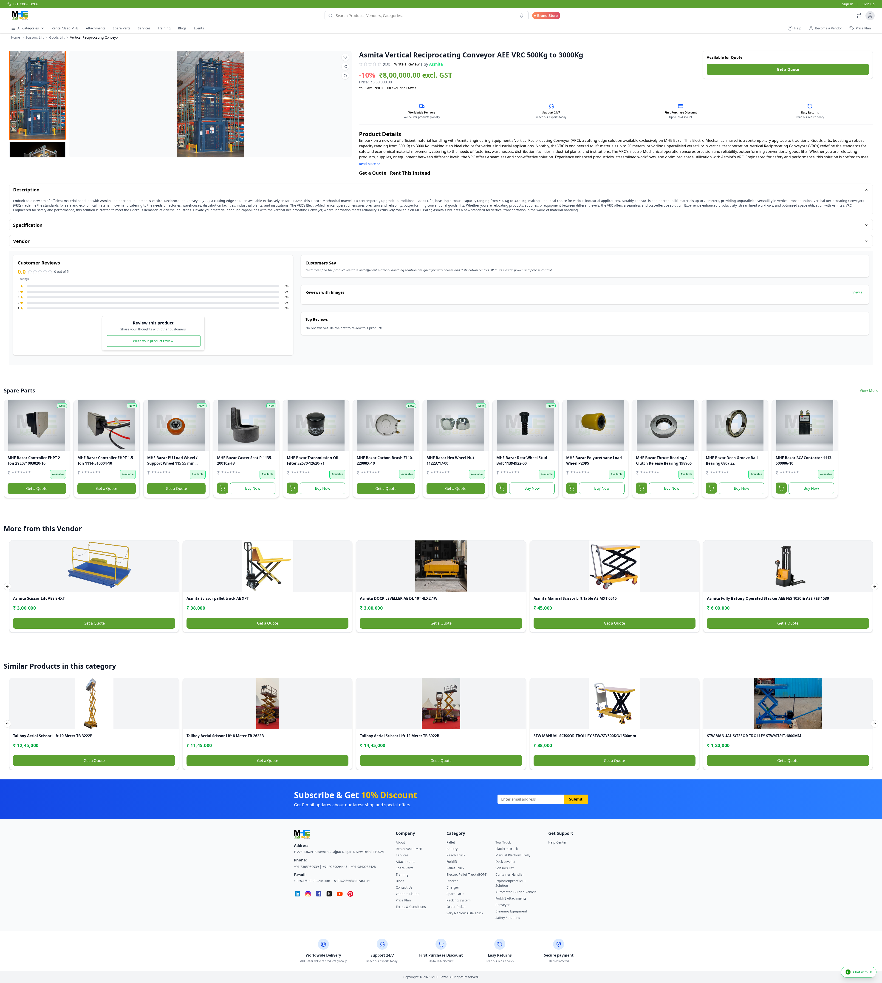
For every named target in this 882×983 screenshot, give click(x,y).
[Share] (10, 424)
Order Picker (456, 906)
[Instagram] (308, 893)
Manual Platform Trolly (512, 855)
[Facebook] (318, 893)
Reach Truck (456, 855)
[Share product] (345, 66)
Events (199, 28)
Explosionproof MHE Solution (510, 883)
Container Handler (509, 874)
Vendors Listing (408, 894)
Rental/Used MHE (65, 28)
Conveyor (502, 905)
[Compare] (10, 415)
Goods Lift (57, 37)
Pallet (451, 842)
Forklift (452, 861)
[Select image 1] (37, 95)
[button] (794, 28)
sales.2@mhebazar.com (352, 880)
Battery (452, 849)
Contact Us (404, 887)
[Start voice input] (521, 15)
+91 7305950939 (306, 866)
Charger (453, 887)
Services (144, 28)
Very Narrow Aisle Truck (465, 913)
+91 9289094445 (334, 866)
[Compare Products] (859, 15)
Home (15, 37)
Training (164, 28)
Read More (367, 164)
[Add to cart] (222, 488)
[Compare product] (345, 75)
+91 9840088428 (363, 866)
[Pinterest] (350, 893)
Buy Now (252, 488)
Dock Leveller (505, 861)
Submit (575, 799)
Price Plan (403, 900)
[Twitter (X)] (329, 893)
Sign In (847, 4)
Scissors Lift (34, 37)
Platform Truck (506, 849)
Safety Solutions (507, 917)
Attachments (95, 28)
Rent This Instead (410, 173)
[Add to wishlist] (345, 57)
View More (869, 390)
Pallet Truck (455, 868)
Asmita (436, 64)
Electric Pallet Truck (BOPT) (467, 874)
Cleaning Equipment (511, 911)
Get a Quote (788, 69)
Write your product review (153, 341)
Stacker (452, 881)
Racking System (459, 900)
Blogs (182, 28)
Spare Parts (121, 28)
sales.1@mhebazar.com (312, 880)
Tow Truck (503, 842)
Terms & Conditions (411, 906)
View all (858, 292)
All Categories (28, 28)
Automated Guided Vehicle (516, 892)
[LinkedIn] (297, 893)
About (400, 842)
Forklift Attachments (510, 898)
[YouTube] (339, 893)
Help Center (557, 842)
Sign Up (868, 4)
